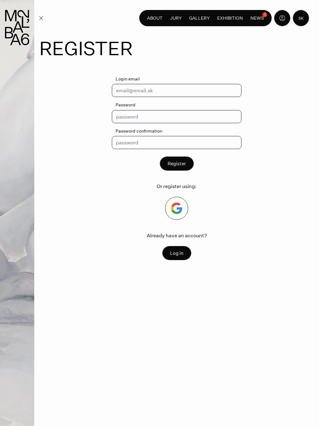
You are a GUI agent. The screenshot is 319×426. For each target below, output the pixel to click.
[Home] (17, 27)
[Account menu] (282, 18)
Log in (176, 253)
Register (177, 163)
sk (301, 18)
